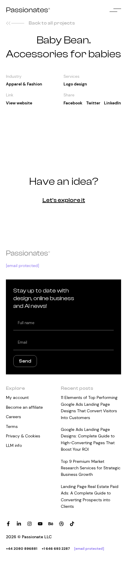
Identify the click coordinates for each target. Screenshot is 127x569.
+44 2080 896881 (21, 548)
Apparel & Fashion (24, 84)
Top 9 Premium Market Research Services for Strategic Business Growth (91, 468)
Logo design (75, 84)
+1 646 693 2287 (56, 548)
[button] (73, 103)
